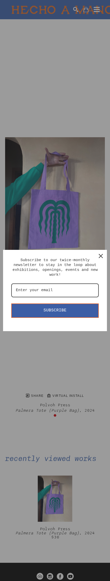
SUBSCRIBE (55, 310)
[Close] (101, 256)
